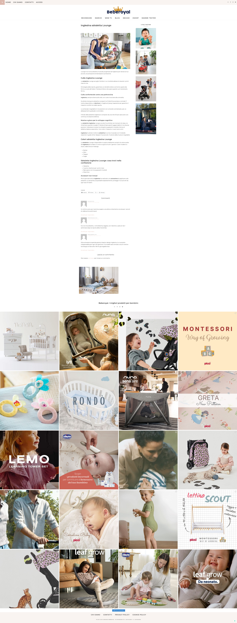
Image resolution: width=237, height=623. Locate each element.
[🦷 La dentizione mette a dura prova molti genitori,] (29, 400)
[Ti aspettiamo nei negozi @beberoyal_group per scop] (148, 460)
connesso (91, 258)
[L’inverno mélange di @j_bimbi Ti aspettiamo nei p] (148, 519)
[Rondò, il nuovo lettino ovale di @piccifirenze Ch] (88, 400)
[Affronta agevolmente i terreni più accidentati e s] (29, 519)
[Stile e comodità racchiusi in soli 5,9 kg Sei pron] (148, 341)
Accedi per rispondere (87, 215)
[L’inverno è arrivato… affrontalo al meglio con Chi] (88, 460)
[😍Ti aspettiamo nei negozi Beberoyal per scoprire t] (88, 519)
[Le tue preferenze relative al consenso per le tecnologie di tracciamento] (235, 621)
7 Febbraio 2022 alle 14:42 (94, 235)
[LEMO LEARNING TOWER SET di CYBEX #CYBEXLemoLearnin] (29, 460)
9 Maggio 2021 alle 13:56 (93, 202)
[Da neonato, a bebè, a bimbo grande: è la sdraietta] (88, 578)
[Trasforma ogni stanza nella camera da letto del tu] (148, 400)
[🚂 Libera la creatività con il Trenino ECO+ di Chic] (148, 578)
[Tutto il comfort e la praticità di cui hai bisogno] (88, 341)
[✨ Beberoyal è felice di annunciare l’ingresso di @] (29, 341)
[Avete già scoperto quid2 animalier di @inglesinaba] (29, 578)
